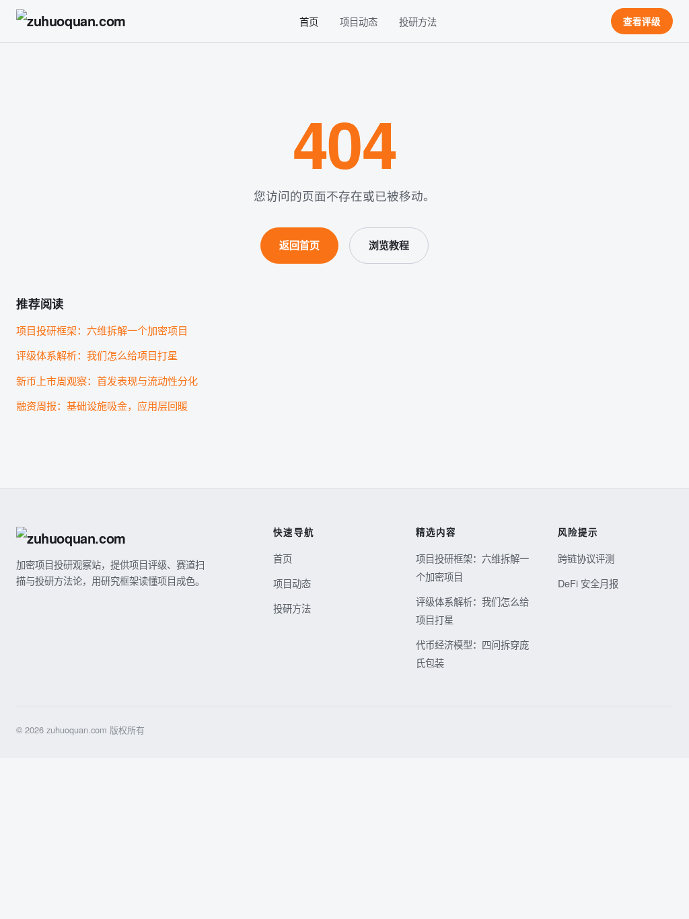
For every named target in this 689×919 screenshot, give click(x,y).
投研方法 (418, 21)
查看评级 (642, 21)
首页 (308, 21)
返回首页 (299, 244)
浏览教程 (389, 244)
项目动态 (358, 21)
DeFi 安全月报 (588, 583)
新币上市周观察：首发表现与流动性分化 (107, 380)
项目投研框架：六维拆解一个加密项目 (102, 330)
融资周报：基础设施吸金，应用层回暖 (102, 405)
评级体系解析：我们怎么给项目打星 (97, 355)
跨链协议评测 (586, 558)
